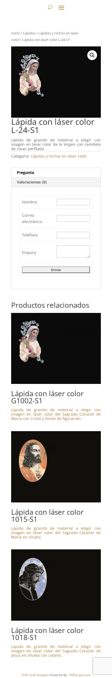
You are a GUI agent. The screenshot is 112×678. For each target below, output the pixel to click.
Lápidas (29, 33)
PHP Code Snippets (35, 675)
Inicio (15, 33)
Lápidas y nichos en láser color (59, 156)
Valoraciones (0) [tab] (32, 182)
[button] (92, 55)
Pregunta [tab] (25, 172)
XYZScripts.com (80, 675)
